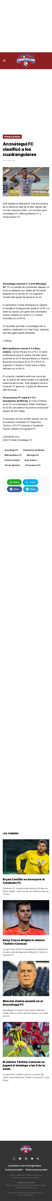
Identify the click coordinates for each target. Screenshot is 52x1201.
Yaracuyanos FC (33, 465)
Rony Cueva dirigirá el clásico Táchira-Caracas (24, 941)
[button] (4, 60)
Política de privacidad (36, 1169)
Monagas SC (33, 455)
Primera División (12, 136)
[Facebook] (20, 1158)
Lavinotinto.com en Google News (24, 1165)
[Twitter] (14, 1158)
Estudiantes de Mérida (33, 450)
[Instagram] (26, 1158)
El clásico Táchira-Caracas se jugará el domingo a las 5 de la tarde (24, 1065)
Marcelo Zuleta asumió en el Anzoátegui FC (23, 1002)
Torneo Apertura (12, 465)
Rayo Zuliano (31, 460)
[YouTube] (32, 1158)
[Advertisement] (26, 26)
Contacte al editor (14, 1169)
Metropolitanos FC (13, 455)
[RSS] (38, 1158)
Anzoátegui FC (11, 450)
